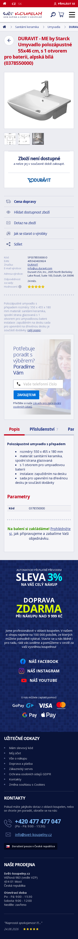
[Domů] (6, 3)
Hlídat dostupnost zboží (32, 212)
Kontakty (15, 779)
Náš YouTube (43, 680)
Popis (14, 429)
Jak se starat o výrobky (30, 233)
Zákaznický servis (21, 769)
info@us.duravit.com (40, 268)
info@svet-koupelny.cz (33, 834)
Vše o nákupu (18, 758)
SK (20, 4)
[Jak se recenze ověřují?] (20, 286)
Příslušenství (44, 429)
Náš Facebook (43, 661)
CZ (14, 4)
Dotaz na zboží (25, 222)
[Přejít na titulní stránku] (22, 15)
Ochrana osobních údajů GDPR (30, 774)
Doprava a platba (21, 764)
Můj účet (15, 753)
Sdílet (18, 244)
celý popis (34, 330)
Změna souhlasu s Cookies (27, 784)
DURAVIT (33, 264)
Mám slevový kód (21, 748)
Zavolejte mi (26, 395)
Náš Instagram (43, 671)
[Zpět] (9, 40)
